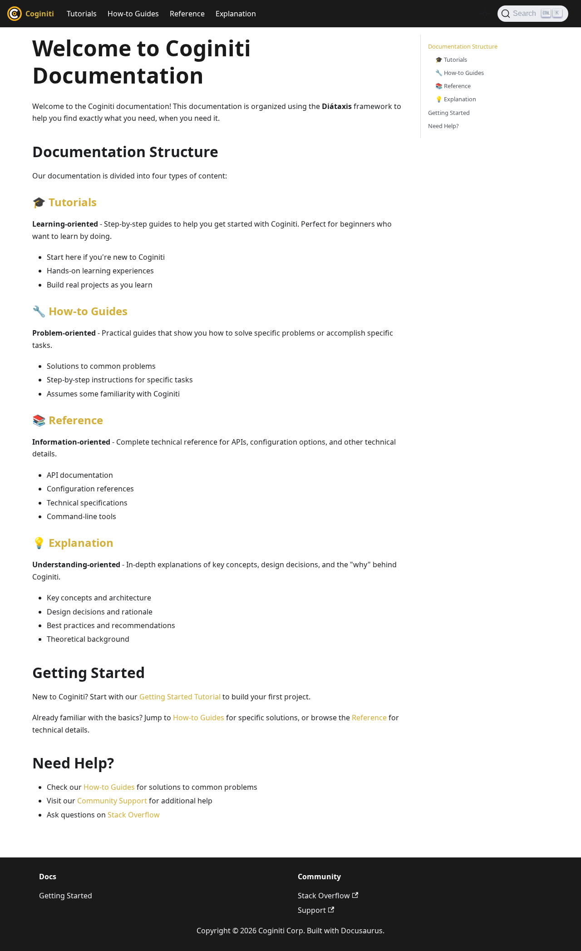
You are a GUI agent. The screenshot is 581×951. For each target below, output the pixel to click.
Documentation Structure (462, 46)
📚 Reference (453, 86)
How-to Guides (133, 14)
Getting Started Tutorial (180, 697)
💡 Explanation (455, 99)
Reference (187, 14)
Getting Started (449, 113)
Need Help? (443, 126)
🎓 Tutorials (451, 59)
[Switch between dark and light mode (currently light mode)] (485, 13)
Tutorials (82, 14)
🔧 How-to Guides (459, 73)
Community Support (112, 801)
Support (312, 910)
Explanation (236, 14)
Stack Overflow (134, 815)
